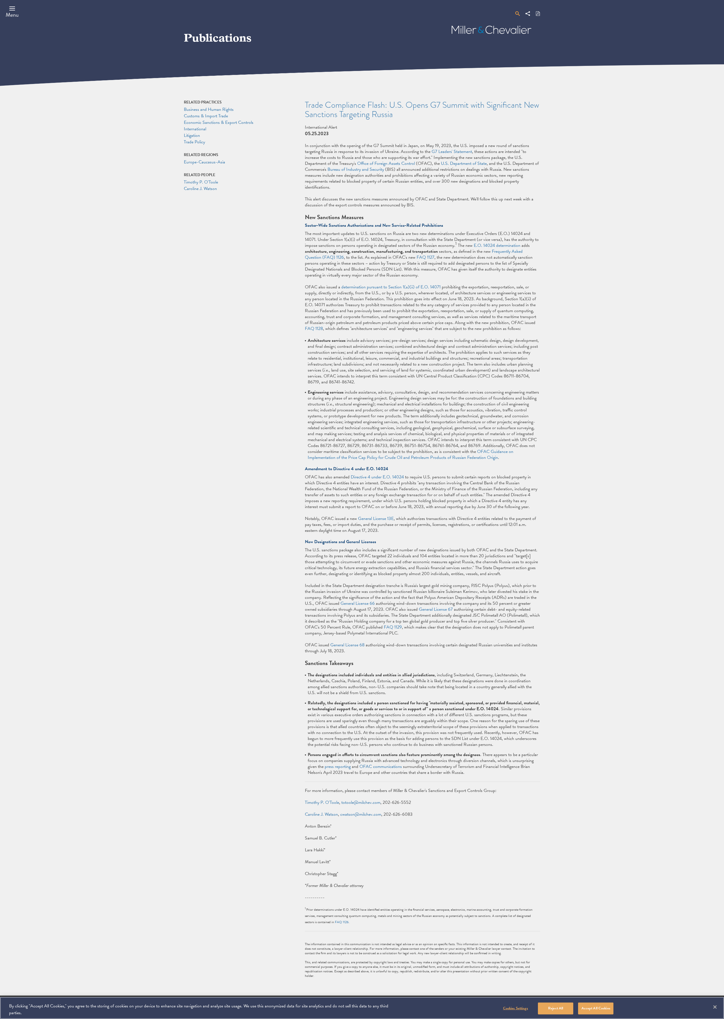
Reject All (555, 1008)
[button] (12, 12)
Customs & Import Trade (206, 116)
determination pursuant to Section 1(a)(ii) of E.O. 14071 (391, 287)
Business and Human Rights (209, 109)
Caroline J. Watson (321, 814)
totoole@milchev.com (360, 802)
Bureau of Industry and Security (355, 169)
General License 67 (436, 609)
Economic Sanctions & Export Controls (218, 122)
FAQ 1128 (314, 328)
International (195, 129)
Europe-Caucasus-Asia (204, 162)
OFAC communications (380, 766)
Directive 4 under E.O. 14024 (377, 477)
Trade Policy (194, 142)
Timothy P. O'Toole (322, 802)
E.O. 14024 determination (497, 245)
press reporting (338, 766)
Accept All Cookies (595, 1008)
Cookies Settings (515, 1008)
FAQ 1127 (425, 257)
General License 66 (358, 603)
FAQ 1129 (393, 627)
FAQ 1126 (342, 922)
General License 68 (347, 645)
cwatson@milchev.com (360, 814)
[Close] (715, 1007)
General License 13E (376, 518)
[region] (362, 1008)
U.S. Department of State (464, 163)
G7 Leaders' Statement (452, 151)
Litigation (192, 135)
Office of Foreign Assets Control (386, 163)
